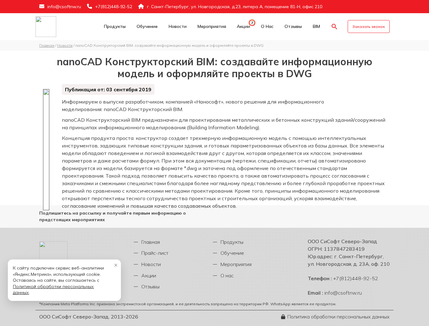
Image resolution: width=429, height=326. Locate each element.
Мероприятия (212, 26)
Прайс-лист (154, 253)
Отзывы (293, 26)
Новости (178, 26)
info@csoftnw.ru (64, 6)
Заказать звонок (368, 26)
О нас (267, 26)
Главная (150, 242)
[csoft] (45, 26)
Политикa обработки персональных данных (338, 316)
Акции (243, 26)
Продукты (115, 26)
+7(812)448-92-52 (113, 6)
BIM (316, 26)
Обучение (147, 26)
